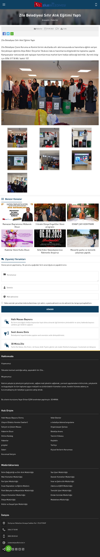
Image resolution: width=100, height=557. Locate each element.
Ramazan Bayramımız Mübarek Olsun (17, 225)
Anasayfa (45, 20)
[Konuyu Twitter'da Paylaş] (8, 33)
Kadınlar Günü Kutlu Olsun (17, 249)
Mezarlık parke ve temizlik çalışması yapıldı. (82, 251)
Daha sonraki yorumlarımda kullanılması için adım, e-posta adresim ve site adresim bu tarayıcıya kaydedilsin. (48, 303)
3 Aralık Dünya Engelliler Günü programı (50, 225)
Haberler (54, 20)
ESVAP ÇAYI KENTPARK (83, 224)
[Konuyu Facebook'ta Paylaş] (4, 33)
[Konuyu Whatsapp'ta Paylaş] (12, 33)
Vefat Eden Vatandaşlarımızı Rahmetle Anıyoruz (50, 251)
